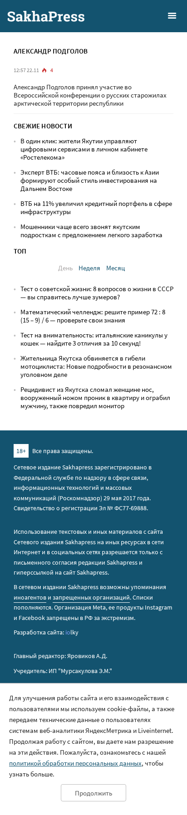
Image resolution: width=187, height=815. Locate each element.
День (65, 268)
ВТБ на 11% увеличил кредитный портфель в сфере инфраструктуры (96, 207)
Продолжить (93, 793)
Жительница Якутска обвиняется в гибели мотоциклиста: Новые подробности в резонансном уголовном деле (96, 366)
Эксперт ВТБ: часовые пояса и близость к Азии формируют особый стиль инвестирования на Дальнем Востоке (89, 180)
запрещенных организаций (91, 597)
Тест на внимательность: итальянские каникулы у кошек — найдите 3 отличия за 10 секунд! (93, 339)
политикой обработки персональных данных (75, 763)
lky (72, 632)
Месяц (115, 268)
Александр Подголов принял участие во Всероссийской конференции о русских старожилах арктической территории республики (90, 95)
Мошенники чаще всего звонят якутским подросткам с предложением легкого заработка (91, 230)
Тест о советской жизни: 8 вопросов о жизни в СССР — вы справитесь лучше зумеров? (96, 292)
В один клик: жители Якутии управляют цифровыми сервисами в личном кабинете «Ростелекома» (84, 149)
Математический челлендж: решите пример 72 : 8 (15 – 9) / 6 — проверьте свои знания (92, 315)
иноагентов (30, 597)
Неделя (89, 268)
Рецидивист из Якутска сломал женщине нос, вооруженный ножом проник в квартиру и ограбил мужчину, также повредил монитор (95, 397)
